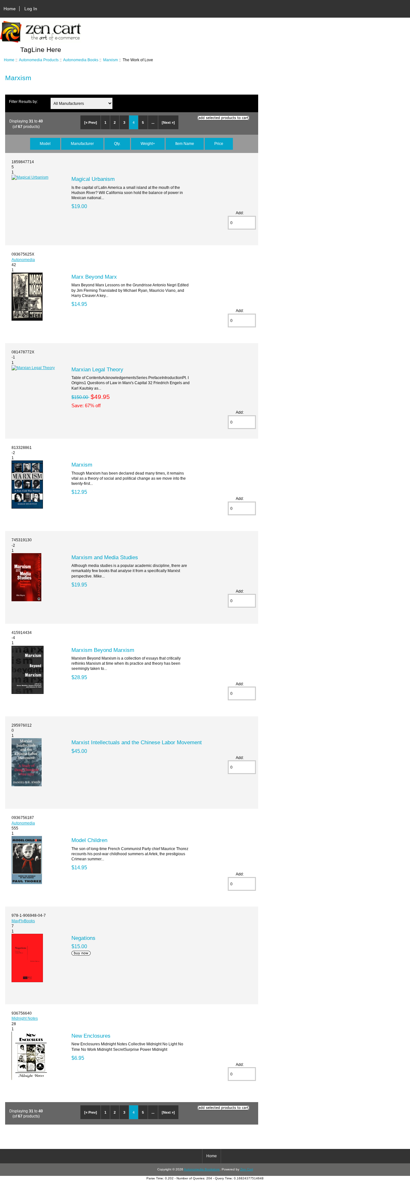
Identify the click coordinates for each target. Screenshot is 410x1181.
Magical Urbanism (93, 179)
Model (45, 143)
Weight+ (148, 143)
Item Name (184, 143)
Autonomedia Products (39, 60)
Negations (83, 938)
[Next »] (168, 122)
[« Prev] (90, 122)
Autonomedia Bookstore (202, 1169)
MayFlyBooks (23, 921)
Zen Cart (246, 1169)
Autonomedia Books (80, 60)
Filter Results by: (23, 101)
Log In (30, 8)
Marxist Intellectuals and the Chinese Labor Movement (136, 742)
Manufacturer (82, 143)
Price (218, 143)
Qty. (117, 143)
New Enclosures (91, 1036)
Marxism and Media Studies (104, 557)
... (153, 122)
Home (10, 8)
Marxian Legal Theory (97, 369)
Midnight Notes (25, 1018)
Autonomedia (23, 259)
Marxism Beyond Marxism (102, 650)
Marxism (110, 60)
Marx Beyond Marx (94, 277)
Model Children (89, 840)
